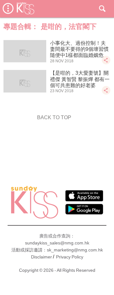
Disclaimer (41, 256)
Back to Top (54, 117)
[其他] (106, 63)
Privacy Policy (69, 256)
